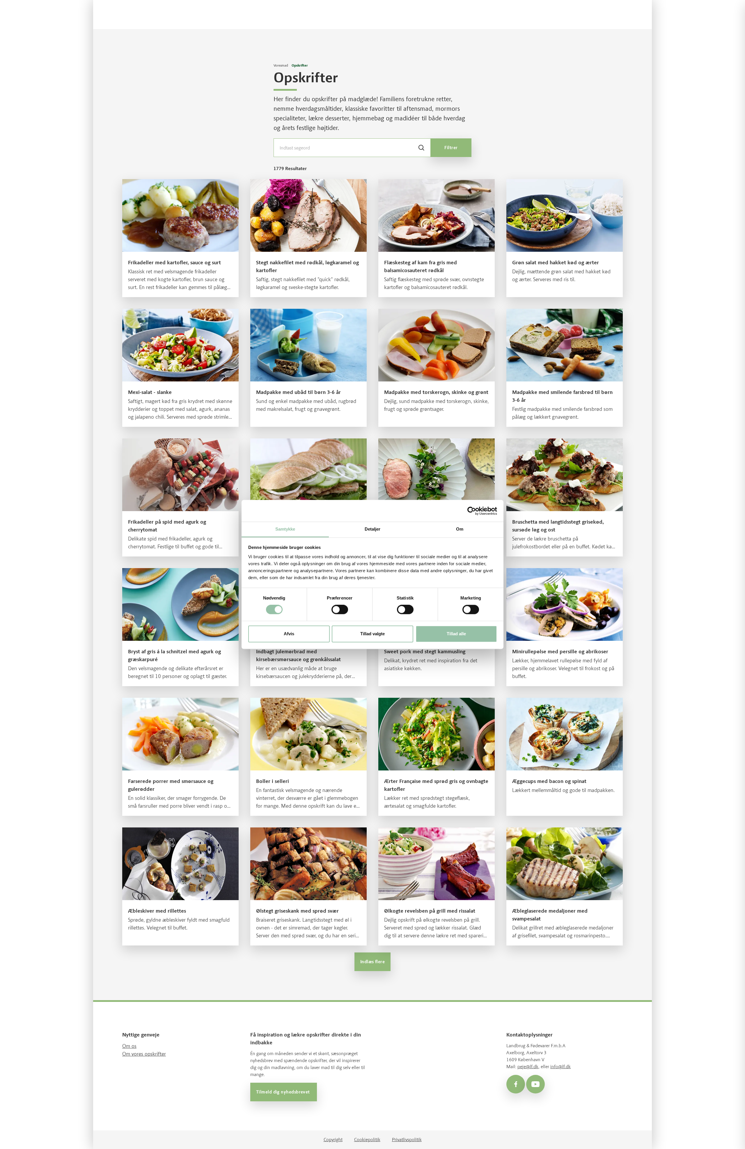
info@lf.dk (560, 1066)
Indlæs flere (372, 961)
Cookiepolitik (367, 1139)
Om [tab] (459, 529)
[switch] (339, 609)
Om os (129, 1046)
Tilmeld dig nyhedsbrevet (283, 1092)
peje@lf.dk (527, 1066)
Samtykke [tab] (285, 529)
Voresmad (281, 65)
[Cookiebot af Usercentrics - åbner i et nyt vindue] (471, 510)
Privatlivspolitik (407, 1139)
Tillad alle (456, 633)
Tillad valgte (372, 633)
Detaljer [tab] (373, 529)
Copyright (333, 1139)
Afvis (289, 633)
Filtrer (450, 147)
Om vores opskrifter (144, 1054)
